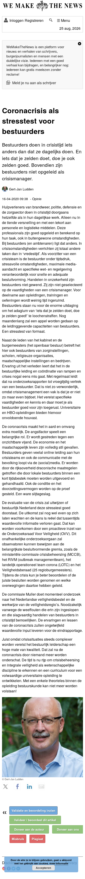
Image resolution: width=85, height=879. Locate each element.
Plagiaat (37, 839)
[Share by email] (43, 788)
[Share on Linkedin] (31, 788)
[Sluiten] (79, 44)
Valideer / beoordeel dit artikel (35, 820)
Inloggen (17, 20)
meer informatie (58, 863)
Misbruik (18, 839)
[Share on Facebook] (19, 788)
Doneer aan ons (68, 829)
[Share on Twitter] (7, 788)
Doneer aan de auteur (29, 829)
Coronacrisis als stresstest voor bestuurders (30, 120)
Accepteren (43, 868)
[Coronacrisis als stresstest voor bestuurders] (42, 737)
